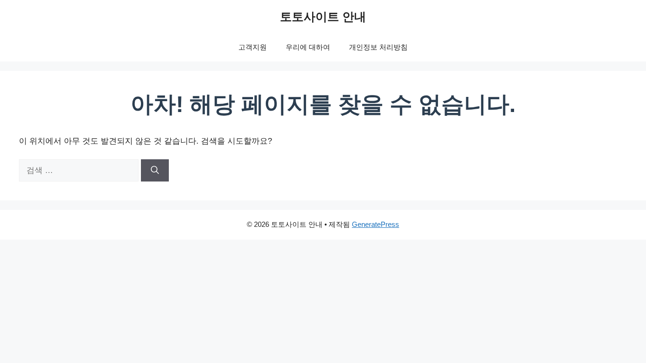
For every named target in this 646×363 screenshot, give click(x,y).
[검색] (155, 170)
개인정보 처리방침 (378, 47)
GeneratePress (375, 224)
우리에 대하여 (308, 47)
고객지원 (252, 47)
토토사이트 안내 (323, 16)
